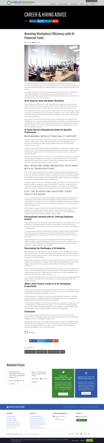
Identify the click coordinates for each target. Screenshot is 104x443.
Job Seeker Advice (54, 351)
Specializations (63, 4)
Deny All (82, 440)
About (82, 4)
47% (70, 255)
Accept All (89, 440)
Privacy (21, 434)
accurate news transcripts (31, 174)
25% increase (71, 233)
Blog (87, 4)
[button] (33, 21)
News (62, 351)
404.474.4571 (83, 416)
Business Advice (30, 351)
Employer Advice (41, 351)
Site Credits (35, 434)
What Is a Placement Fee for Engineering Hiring (39, 373)
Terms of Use (28, 434)
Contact (92, 4)
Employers (52, 4)
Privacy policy (75, 440)
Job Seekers (74, 4)
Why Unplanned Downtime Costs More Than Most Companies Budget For (17, 374)
